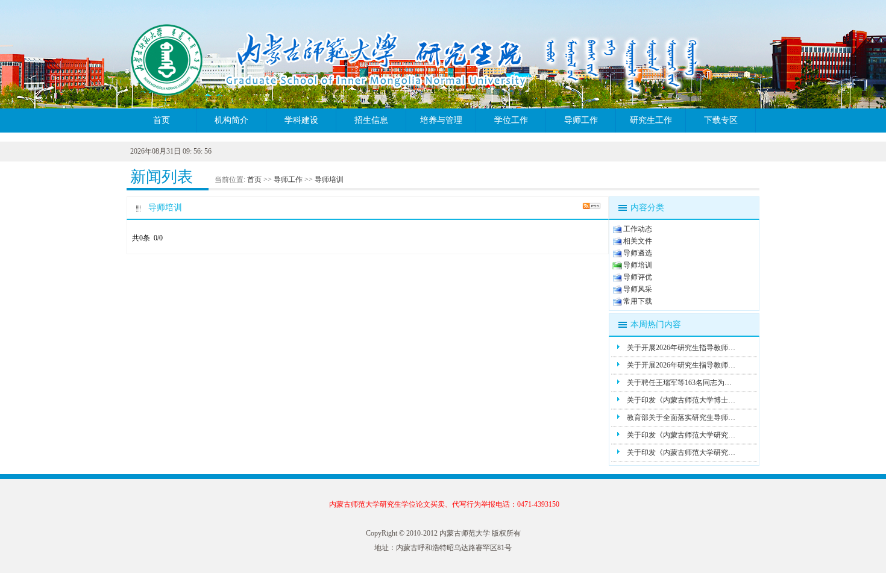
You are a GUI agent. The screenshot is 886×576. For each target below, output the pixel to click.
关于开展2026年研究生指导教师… (681, 347)
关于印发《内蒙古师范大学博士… (681, 400)
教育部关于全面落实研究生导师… (681, 417)
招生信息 (371, 120)
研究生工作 (651, 120)
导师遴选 (637, 253)
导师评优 (637, 277)
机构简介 (231, 120)
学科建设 (301, 120)
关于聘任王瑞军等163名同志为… (679, 382)
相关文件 (637, 241)
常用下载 (637, 301)
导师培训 (329, 179)
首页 (161, 120)
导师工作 (581, 120)
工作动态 (637, 229)
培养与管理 (441, 120)
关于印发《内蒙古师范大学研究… (681, 435)
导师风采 (637, 289)
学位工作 (511, 120)
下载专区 (721, 120)
